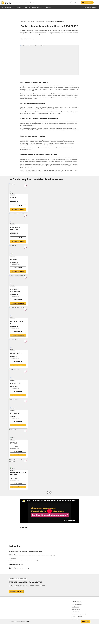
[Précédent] (48, 492)
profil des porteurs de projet (69, 140)
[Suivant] (50, 492)
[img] (12, 7)
